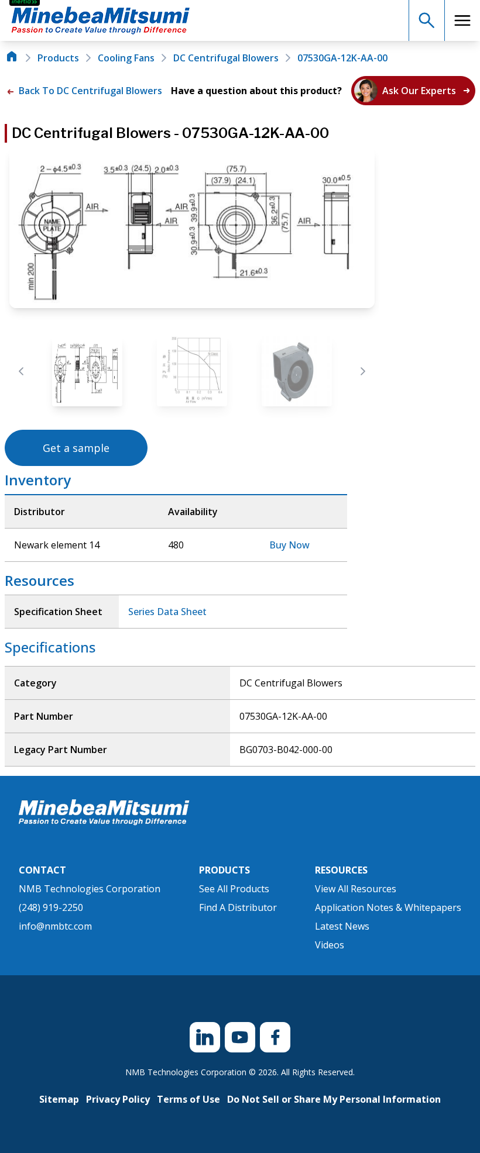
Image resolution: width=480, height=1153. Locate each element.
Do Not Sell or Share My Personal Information (334, 1099)
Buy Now (289, 544)
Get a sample (76, 448)
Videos (329, 944)
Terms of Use (188, 1099)
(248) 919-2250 (51, 907)
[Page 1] (87, 371)
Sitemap (59, 1099)
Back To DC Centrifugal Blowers (89, 90)
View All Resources (355, 888)
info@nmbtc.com (55, 926)
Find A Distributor (238, 907)
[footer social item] (205, 1037)
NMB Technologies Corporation (89, 888)
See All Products (234, 888)
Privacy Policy (118, 1099)
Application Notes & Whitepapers (388, 907)
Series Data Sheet (167, 611)
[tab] (87, 371)
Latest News (342, 926)
